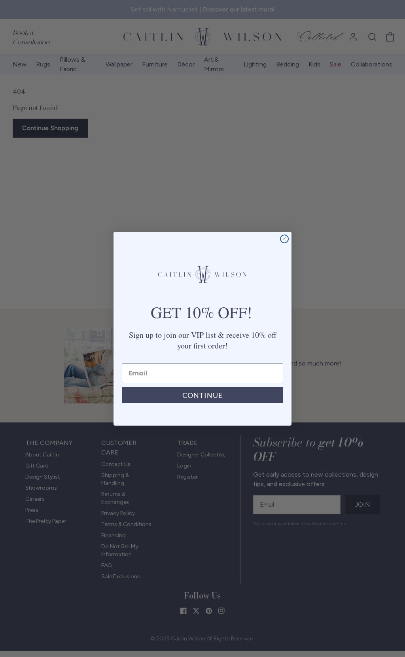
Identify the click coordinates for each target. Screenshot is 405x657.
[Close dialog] (284, 239)
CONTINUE (202, 395)
